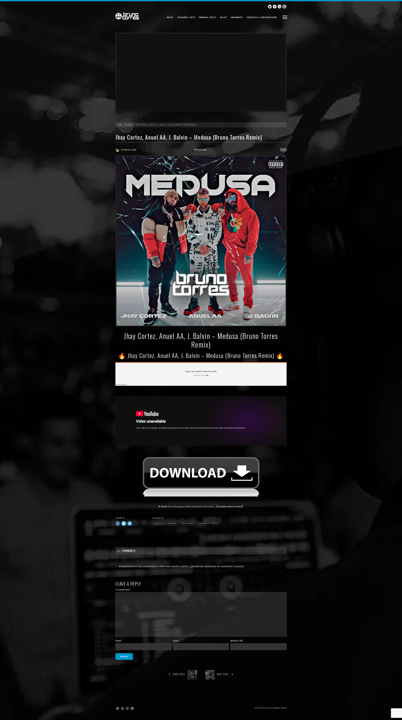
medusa (203, 523)
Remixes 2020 (200, 149)
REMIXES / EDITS (207, 17)
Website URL (236, 640)
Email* (176, 640)
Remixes (129, 124)
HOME (119, 124)
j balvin (172, 523)
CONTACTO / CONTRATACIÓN (262, 17)
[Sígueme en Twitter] (270, 6)
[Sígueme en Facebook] (275, 6)
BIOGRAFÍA (236, 17)
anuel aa (159, 523)
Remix (215, 523)
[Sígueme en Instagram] (284, 6)
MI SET (223, 17)
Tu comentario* (122, 589)
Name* (118, 640)
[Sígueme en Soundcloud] (279, 6)
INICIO (170, 17)
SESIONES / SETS (186, 17)
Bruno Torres (280, 707)
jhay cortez (187, 523)
